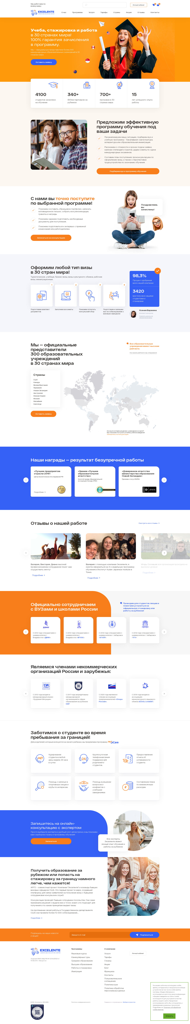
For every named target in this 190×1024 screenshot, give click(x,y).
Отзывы (141, 12)
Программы (77, 12)
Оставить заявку (44, 62)
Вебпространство (129, 1002)
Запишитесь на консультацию (117, 434)
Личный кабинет (138, 5)
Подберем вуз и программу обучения (128, 171)
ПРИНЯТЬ (169, 1016)
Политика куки (111, 985)
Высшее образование (81, 964)
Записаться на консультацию (51, 238)
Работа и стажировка (81, 968)
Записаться (51, 841)
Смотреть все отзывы (148, 523)
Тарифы (103, 12)
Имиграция (76, 971)
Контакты (155, 12)
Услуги (91, 12)
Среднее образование (82, 961)
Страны (116, 12)
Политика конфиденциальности (80, 1002)
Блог (106, 968)
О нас (63, 12)
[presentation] (25, 480)
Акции (129, 12)
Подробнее (39, 492)
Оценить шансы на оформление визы (146, 317)
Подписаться (146, 935)
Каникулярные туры (80, 957)
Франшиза (109, 971)
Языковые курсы (79, 953)
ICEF (68, 704)
